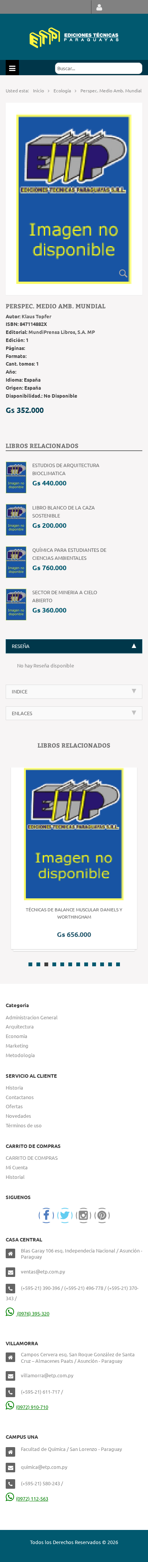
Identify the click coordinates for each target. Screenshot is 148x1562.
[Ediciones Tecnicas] (74, 37)
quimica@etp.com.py (44, 1467)
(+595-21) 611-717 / (42, 1391)
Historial (15, 1177)
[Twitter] (64, 1215)
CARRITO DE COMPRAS (32, 1157)
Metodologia (20, 1055)
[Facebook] (46, 1215)
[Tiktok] (102, 1215)
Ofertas (14, 1106)
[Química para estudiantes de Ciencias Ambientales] (16, 561)
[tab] (74, 646)
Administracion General (32, 1017)
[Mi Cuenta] (99, 7)
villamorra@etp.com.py (47, 1375)
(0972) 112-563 (32, 1498)
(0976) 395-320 (32, 1313)
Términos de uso (24, 1125)
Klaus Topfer (36, 316)
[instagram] (83, 1215)
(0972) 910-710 (32, 1407)
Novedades (18, 1115)
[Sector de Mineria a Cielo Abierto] (16, 604)
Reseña (21, 646)
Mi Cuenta (17, 1167)
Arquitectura (20, 1026)
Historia (14, 1087)
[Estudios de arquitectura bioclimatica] (16, 477)
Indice (19, 691)
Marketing (17, 1045)
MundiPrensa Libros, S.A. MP (61, 332)
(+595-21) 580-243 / (42, 1483)
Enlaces (22, 713)
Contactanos (20, 1097)
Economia (16, 1036)
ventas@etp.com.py (43, 1271)
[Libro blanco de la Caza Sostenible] (16, 519)
